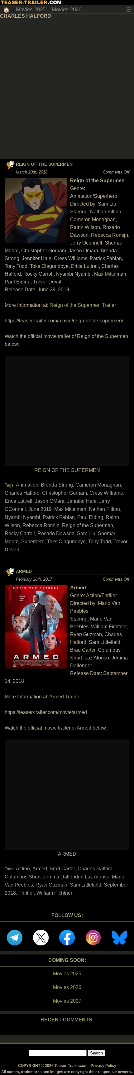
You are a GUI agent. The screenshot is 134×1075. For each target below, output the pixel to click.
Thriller (26, 893)
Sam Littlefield (85, 884)
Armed (24, 571)
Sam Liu (86, 533)
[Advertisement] (67, 89)
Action (23, 868)
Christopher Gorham (64, 493)
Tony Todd (99, 541)
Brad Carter (62, 868)
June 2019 (40, 509)
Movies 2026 (66, 9)
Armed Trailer (64, 696)
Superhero (33, 541)
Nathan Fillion (104, 509)
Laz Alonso (97, 876)
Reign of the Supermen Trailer (83, 305)
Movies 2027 (67, 1001)
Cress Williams (106, 493)
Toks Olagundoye (66, 541)
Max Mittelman (70, 509)
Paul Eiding (90, 517)
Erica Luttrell (18, 501)
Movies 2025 (30, 9)
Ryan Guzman (51, 884)
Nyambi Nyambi (22, 517)
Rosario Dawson (55, 533)
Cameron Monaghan (98, 485)
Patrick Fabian (59, 517)
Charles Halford (22, 493)
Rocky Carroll (20, 533)
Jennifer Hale (82, 501)
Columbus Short (23, 876)
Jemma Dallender (62, 876)
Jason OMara (50, 501)
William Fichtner (54, 893)
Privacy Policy (103, 1065)
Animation (27, 485)
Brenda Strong (57, 485)
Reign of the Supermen (44, 164)
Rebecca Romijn (41, 525)
